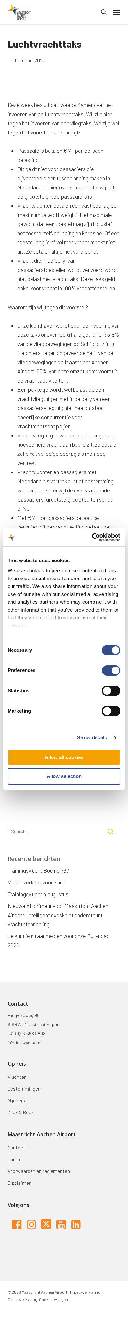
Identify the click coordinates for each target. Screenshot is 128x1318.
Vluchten (17, 1077)
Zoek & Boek (20, 1112)
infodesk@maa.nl (24, 1042)
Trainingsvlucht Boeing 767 (38, 870)
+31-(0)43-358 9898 (27, 1033)
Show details (92, 737)
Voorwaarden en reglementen (39, 1171)
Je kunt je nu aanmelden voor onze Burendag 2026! (59, 940)
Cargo (14, 1159)
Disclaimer (19, 1183)
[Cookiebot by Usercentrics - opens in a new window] (92, 537)
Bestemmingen (24, 1089)
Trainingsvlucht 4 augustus (38, 894)
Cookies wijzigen (53, 1299)
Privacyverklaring (84, 1292)
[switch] (111, 670)
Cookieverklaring (22, 1299)
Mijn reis (16, 1100)
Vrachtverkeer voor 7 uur (36, 882)
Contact (16, 1147)
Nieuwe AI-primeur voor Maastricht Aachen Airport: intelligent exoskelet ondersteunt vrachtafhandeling (58, 914)
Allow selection (64, 776)
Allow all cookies (64, 757)
